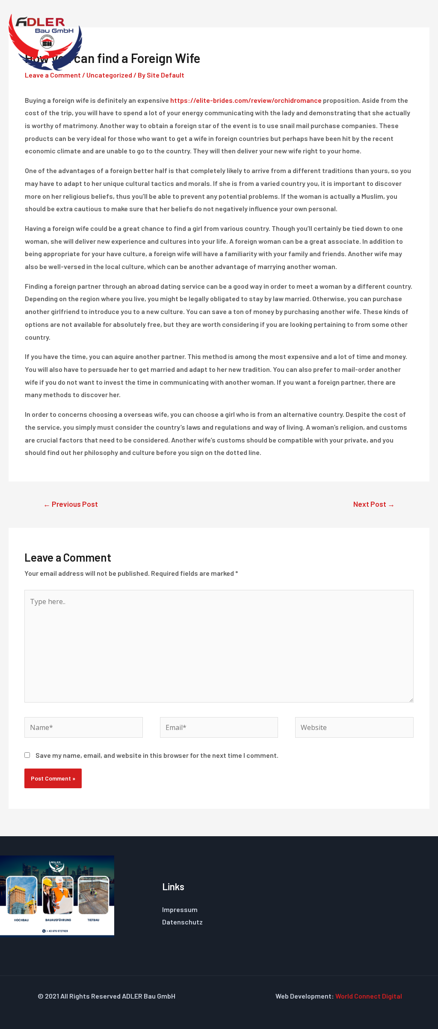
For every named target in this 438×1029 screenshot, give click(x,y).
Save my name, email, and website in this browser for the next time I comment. (157, 755)
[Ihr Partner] (45, 41)
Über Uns (295, 41)
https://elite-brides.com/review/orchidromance (246, 100)
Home (170, 41)
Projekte (345, 41)
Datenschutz (182, 922)
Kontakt (393, 41)
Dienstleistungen (230, 41)
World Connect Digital (368, 996)
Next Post (374, 504)
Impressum (180, 909)
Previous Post (70, 504)
